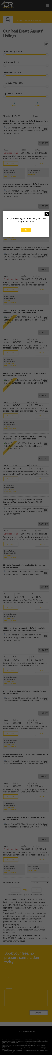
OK (26, 230)
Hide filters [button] (37, 104)
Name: (7, 968)
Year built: (13, 83)
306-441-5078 (9, 807)
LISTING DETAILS (10, 163)
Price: (13, 51)
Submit (38, 1013)
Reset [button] (14, 104)
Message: (8, 988)
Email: (7, 978)
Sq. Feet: (13, 93)
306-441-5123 (32, 174)
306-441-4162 (9, 364)
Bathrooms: (12, 72)
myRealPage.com (29, 1031)
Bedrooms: (12, 62)
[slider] (5, 54)
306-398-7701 (9, 174)
